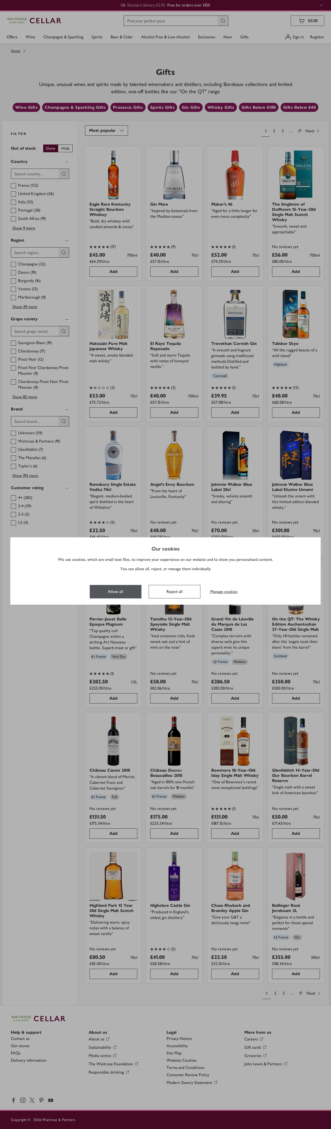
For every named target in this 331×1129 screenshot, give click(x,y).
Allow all (115, 591)
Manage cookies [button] (223, 591)
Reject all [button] (175, 591)
